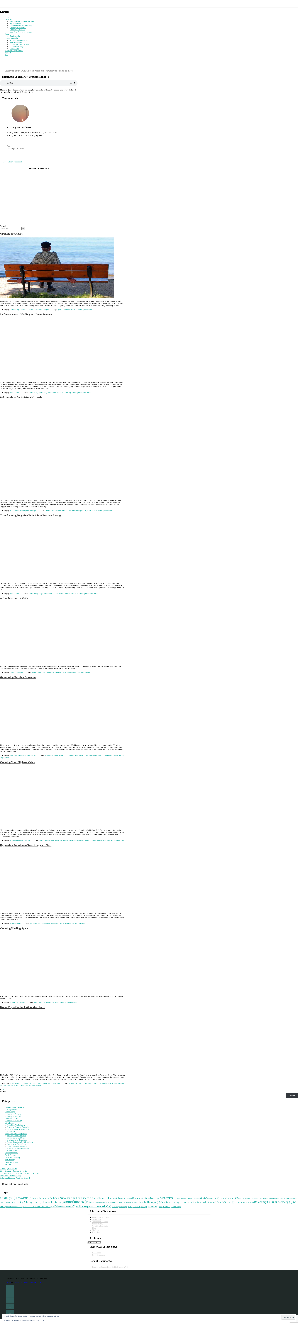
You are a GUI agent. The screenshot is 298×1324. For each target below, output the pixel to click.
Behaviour (49, 755)
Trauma (176, 1206)
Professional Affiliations (101, 1217)
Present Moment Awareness (18, 1129)
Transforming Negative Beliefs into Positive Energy (30, 515)
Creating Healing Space (14, 928)
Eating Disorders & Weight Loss (20, 1142)
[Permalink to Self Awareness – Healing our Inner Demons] (57, 378)
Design (8, 1282)
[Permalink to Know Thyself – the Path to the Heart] (57, 1071)
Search (3, 226)
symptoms (165, 1206)
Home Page (10, 1112)
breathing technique (106, 1197)
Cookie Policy (41, 1320)
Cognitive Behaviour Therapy (21, 32)
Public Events (10, 1155)
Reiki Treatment (16, 42)
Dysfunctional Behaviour (17, 1140)
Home (7, 17)
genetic (197, 1198)
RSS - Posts (96, 1253)
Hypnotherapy (15, 23)
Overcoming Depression (19, 309)
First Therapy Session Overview (22, 21)
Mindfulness (14, 393)
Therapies (8, 19)
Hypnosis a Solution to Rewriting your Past (25, 845)
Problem (120, 1202)
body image (38, 594)
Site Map (95, 1230)
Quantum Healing (16, 47)
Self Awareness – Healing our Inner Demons (26, 314)
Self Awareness (28, 1207)
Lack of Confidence (6, 1202)
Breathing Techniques (16, 1125)
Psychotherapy (11, 1153)
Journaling (58, 840)
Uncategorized (11, 1162)
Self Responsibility (134, 1207)
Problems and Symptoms (19, 1083)
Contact (8, 53)
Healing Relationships (18, 28)
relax (75, 309)
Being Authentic (60, 755)
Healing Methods (11, 38)
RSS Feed (33, 1282)
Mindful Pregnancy (96, 1202)
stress (89, 393)
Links (94, 1228)
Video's (8, 1164)
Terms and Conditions (100, 1222)
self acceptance (15, 1207)
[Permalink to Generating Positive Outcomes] (57, 741)
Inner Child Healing (64, 393)
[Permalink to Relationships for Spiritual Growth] (57, 496)
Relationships (187, 1202)
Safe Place (117, 755)
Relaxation (11, 1131)
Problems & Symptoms (14, 51)
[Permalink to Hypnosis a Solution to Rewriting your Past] (57, 909)
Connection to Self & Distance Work (114, 1267)
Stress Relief (12, 1150)
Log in (41, 1282)
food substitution (185, 1198)
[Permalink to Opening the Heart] (57, 297)
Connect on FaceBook (15, 1184)
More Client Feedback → (13, 162)
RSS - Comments (98, 1255)
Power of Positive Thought (39, 309)
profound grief (131, 1202)
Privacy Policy (97, 1224)
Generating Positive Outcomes (18, 677)
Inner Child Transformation (44, 1002)
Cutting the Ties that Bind (19, 44)
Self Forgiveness (119, 1207)
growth (60, 309)
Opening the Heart (11, 233)
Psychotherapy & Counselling (21, 26)
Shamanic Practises (17, 30)
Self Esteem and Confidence (39, 1083)
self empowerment (85, 309)
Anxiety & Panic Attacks (16, 1136)
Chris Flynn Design (21, 1282)
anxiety (30, 393)
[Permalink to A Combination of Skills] (57, 662)
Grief (204, 1198)
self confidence (58, 672)
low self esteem (58, 594)
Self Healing (55, 1083)
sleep (144, 1207)
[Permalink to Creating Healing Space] (57, 992)
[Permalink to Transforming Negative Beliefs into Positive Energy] (57, 579)
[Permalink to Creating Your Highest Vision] (57, 826)
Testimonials (15, 36)
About (7, 34)
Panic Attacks (109, 1202)
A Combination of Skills (14, 598)
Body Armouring (40, 393)
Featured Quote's (14, 1116)
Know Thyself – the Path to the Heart (22, 1007)
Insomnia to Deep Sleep (16, 1144)
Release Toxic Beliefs (244, 1202)
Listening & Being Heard (93, 755)
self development (70, 672)
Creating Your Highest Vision (17, 762)
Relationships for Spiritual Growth (21, 397)
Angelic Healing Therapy (19, 40)
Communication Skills (53, 510)
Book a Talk (14, 49)
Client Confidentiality (100, 1226)
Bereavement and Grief (16, 1138)
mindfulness (68, 309)
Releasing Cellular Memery (61, 923)
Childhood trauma (125, 1198)
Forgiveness (14, 510)
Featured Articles (14, 1114)
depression (52, 393)
